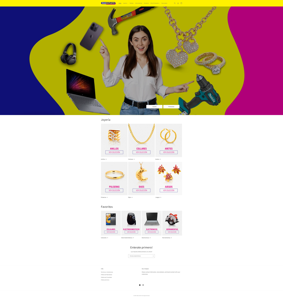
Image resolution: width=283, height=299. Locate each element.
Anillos (103, 159)
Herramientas (166, 238)
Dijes (129, 197)
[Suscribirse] (153, 256)
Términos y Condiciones (107, 272)
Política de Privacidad (106, 277)
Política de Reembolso (106, 274)
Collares (130, 159)
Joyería (154, 106)
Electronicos (145, 238)
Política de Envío (105, 279)
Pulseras (103, 197)
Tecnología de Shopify (145, 295)
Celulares (103, 238)
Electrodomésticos (126, 238)
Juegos (157, 197)
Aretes (157, 159)
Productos (171, 106)
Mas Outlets (139, 295)
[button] (125, 3)
